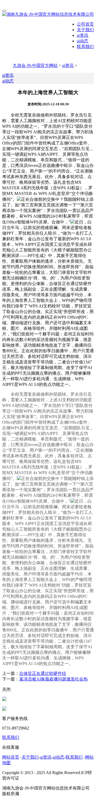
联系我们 (85, 46)
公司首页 (85, 24)
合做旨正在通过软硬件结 (42, 673)
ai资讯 (82, 35)
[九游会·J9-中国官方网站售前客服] (4, 699)
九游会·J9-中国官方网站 (35, 65)
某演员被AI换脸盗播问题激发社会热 (53, 679)
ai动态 (82, 41)
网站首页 (10, 757)
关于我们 (85, 29)
